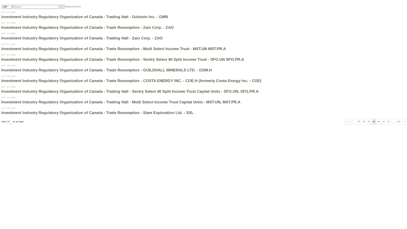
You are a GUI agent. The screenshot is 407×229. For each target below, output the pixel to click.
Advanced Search (73, 7)
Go (62, 7)
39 (379, 122)
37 (369, 122)
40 (384, 122)
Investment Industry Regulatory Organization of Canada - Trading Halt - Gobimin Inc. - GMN (84, 17)
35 (359, 122)
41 (389, 122)
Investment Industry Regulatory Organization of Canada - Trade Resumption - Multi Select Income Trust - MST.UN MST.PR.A (113, 49)
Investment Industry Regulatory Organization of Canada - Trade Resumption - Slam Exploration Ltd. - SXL (97, 113)
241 (398, 122)
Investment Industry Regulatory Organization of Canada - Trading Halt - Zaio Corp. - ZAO (82, 38)
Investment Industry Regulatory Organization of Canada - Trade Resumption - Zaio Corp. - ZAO (87, 27)
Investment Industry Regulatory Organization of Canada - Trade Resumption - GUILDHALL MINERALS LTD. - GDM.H (106, 70)
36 (364, 122)
